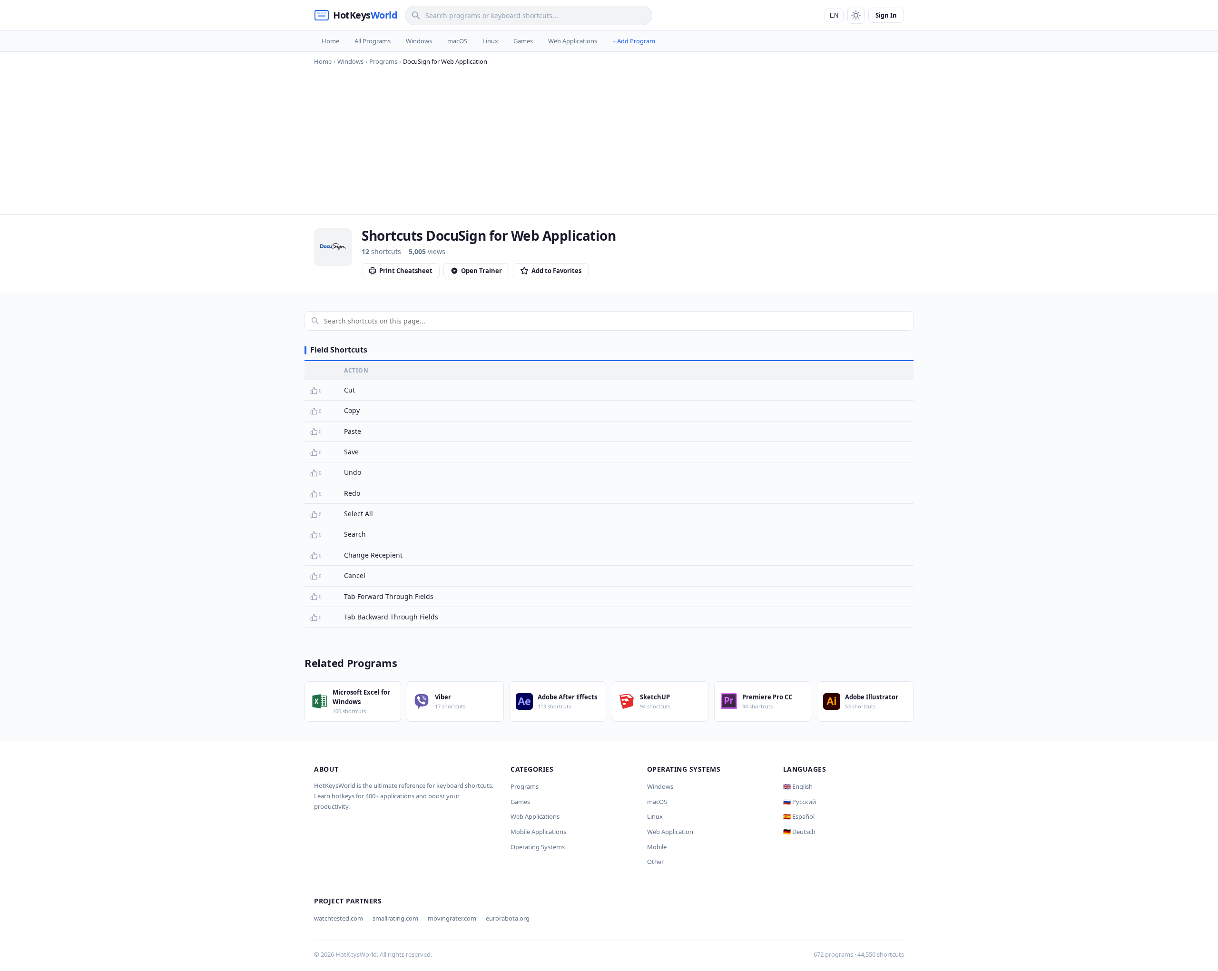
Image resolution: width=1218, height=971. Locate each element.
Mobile (657, 847)
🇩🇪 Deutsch (799, 831)
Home (330, 41)
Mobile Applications (538, 831)
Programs (525, 786)
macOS (457, 41)
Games (523, 41)
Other (655, 861)
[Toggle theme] (855, 15)
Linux (490, 41)
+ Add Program (633, 41)
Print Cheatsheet (405, 270)
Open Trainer (481, 270)
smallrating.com (395, 918)
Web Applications (572, 41)
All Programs (372, 41)
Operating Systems (538, 847)
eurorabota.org (508, 918)
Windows (419, 41)
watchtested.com (338, 918)
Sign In (886, 15)
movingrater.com (452, 918)
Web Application (670, 831)
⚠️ (329, 390)
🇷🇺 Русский (799, 801)
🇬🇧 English (798, 786)
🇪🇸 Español (799, 816)
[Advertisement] (609, 138)
